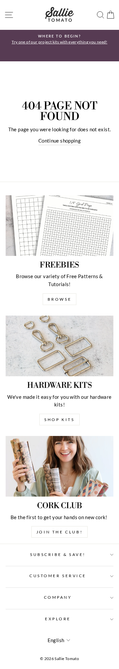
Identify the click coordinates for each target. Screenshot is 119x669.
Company (58, 597)
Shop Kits (59, 419)
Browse (60, 299)
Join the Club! (59, 531)
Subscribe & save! (58, 554)
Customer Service (57, 575)
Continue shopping (59, 141)
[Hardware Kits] (59, 346)
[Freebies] (59, 225)
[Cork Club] (59, 466)
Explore (58, 618)
